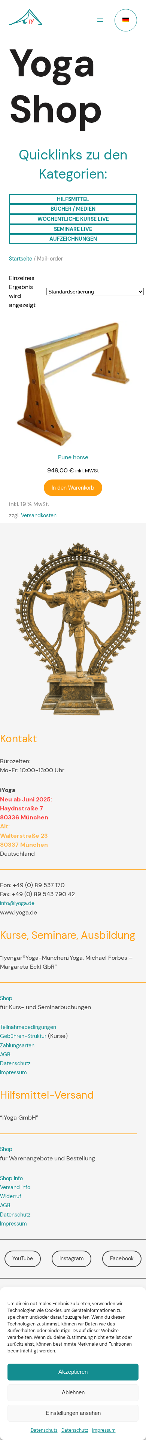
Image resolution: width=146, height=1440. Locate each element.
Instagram (71, 1258)
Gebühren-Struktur (23, 1036)
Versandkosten (39, 515)
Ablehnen (73, 1392)
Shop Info (11, 1178)
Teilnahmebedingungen (28, 1027)
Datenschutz (44, 1430)
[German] (126, 20)
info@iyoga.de (17, 903)
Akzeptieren (73, 1372)
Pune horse (73, 457)
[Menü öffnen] (100, 20)
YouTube (22, 1258)
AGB (5, 1054)
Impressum (104, 1430)
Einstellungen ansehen (73, 1413)
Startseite (20, 258)
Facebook (122, 1258)
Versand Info (15, 1187)
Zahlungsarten (17, 1045)
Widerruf (10, 1196)
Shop (6, 998)
